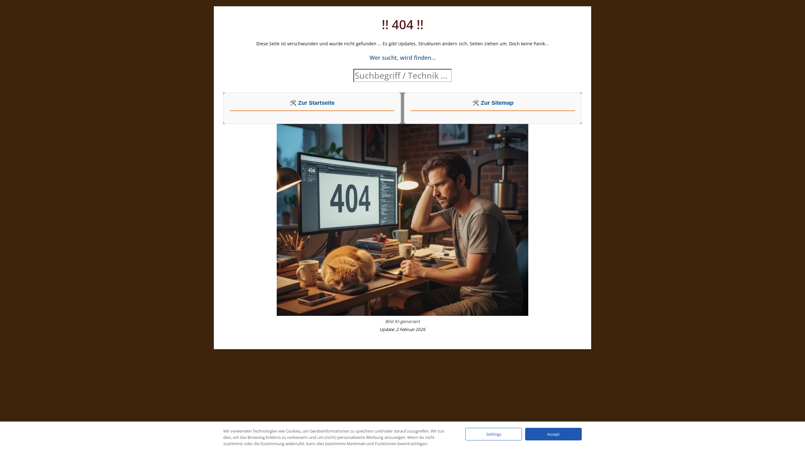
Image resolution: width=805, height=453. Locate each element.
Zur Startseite (316, 103)
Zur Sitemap (497, 103)
